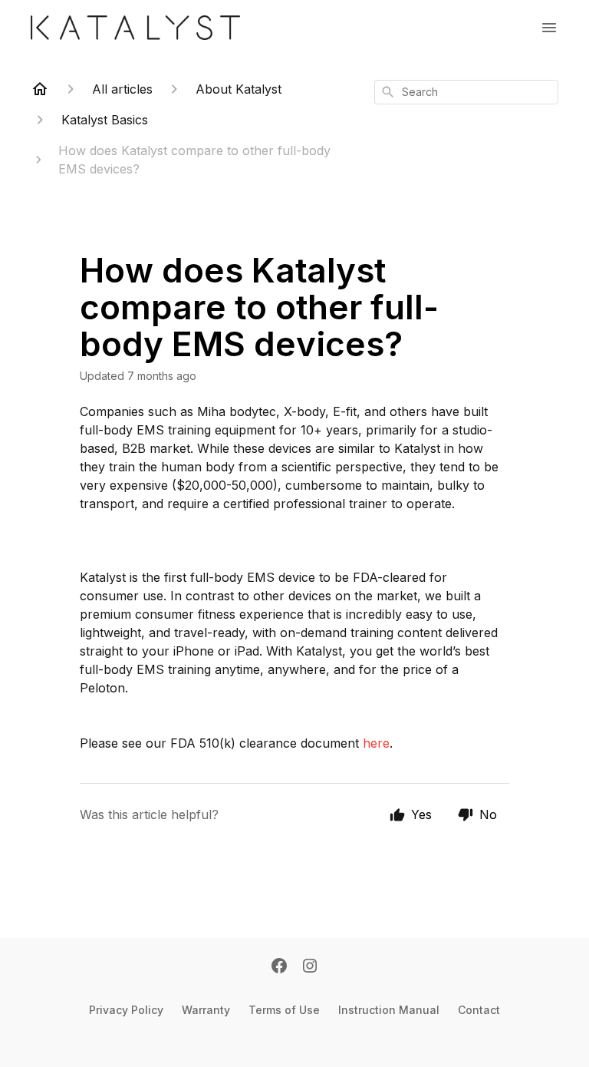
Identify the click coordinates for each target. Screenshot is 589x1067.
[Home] (40, 89)
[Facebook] (279, 967)
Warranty (206, 1009)
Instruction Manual (388, 1009)
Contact (479, 1009)
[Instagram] (310, 967)
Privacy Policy (126, 1009)
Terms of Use (284, 1009)
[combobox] (466, 92)
